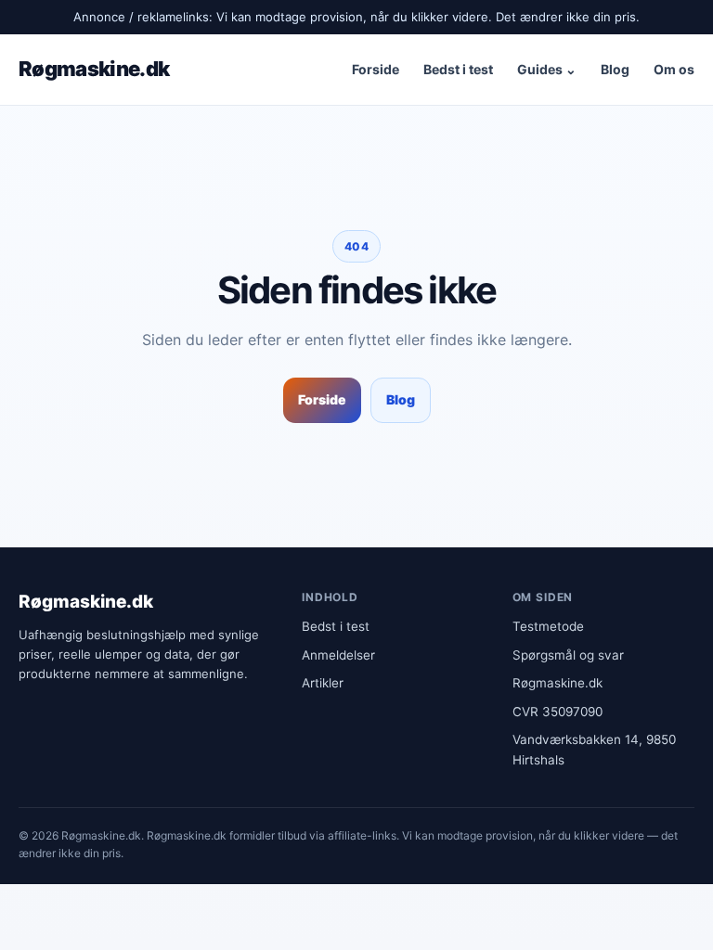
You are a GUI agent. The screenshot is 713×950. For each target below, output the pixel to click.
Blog (615, 69)
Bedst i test (458, 69)
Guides (547, 69)
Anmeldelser (338, 655)
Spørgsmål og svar (568, 655)
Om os (674, 69)
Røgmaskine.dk (94, 69)
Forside (375, 69)
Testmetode (548, 626)
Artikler (323, 682)
